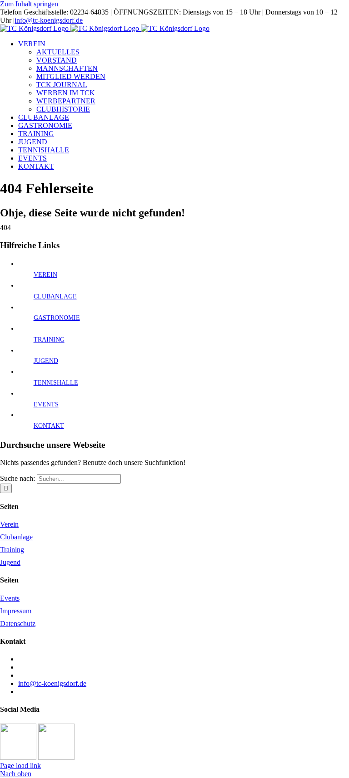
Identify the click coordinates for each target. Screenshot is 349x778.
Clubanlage (16, 537)
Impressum (15, 611)
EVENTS (46, 404)
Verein (9, 524)
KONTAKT (49, 425)
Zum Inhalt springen (29, 4)
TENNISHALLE (56, 382)
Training (12, 549)
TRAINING (49, 339)
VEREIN (45, 274)
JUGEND (46, 360)
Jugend (10, 562)
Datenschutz (17, 623)
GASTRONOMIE (57, 317)
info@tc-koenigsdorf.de (49, 20)
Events (10, 598)
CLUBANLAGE (55, 296)
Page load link (20, 765)
